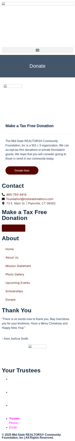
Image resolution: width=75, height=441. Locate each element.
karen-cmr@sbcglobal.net (34, 414)
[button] (37, 50)
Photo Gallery (14, 274)
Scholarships (14, 291)
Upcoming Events (17, 283)
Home (9, 249)
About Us (11, 257)
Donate (10, 299)
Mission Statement (18, 266)
